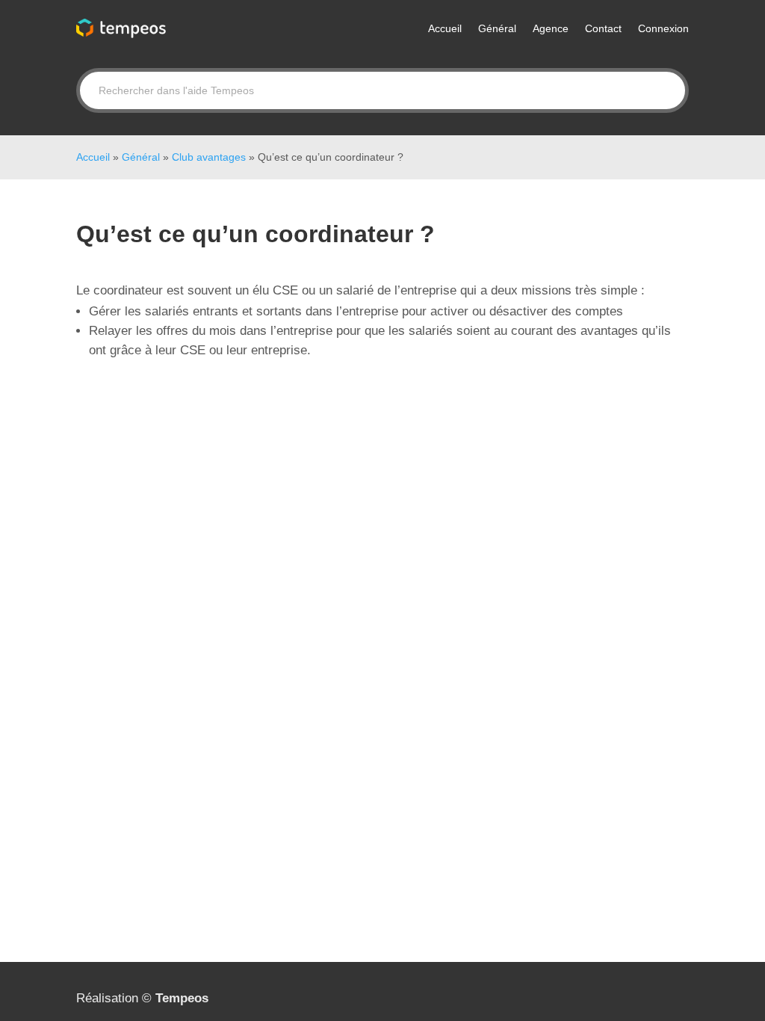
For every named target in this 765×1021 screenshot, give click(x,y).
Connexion (663, 28)
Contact (603, 28)
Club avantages (209, 157)
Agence (551, 28)
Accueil (445, 28)
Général (497, 28)
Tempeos (181, 998)
